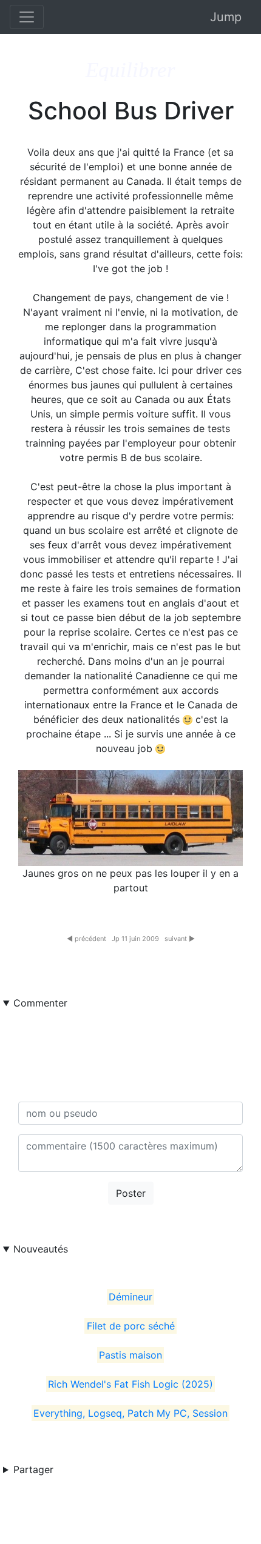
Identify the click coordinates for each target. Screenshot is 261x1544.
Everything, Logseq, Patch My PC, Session (130, 1413)
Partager (33, 1469)
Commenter (40, 1003)
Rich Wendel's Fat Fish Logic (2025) (130, 1384)
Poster (131, 1193)
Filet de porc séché (131, 1326)
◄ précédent (86, 938)
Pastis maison (130, 1355)
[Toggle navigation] (27, 17)
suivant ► (179, 938)
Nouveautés (40, 1249)
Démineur (130, 1297)
